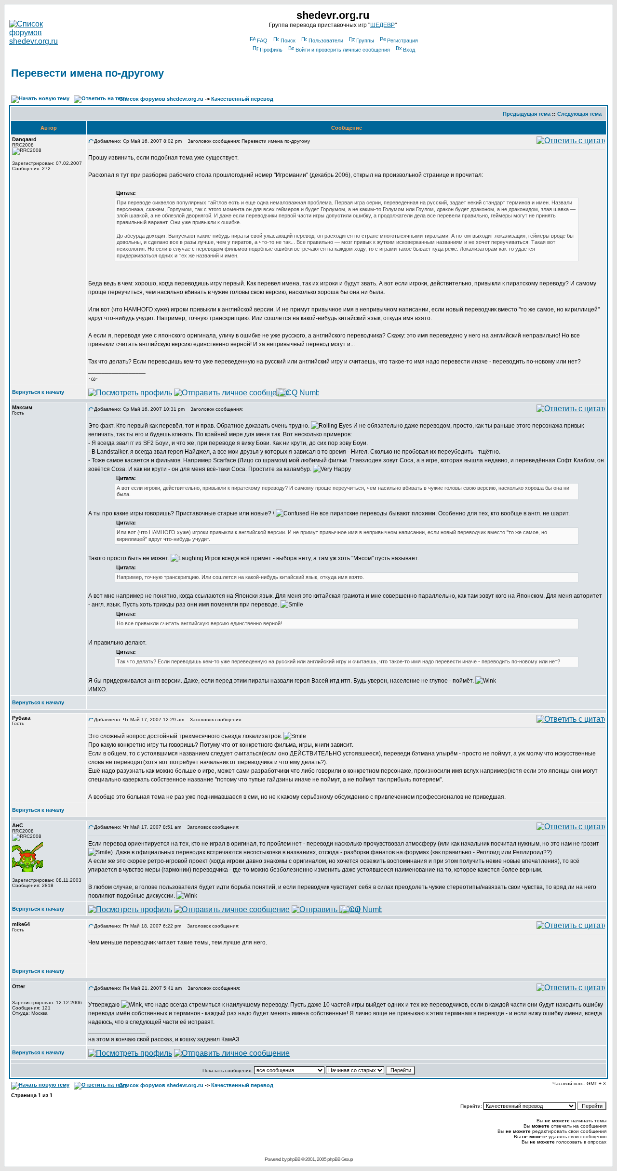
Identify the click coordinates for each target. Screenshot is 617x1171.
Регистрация (402, 40)
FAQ (262, 40)
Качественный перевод (242, 99)
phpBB (293, 1159)
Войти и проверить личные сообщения (342, 50)
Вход (409, 50)
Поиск (288, 40)
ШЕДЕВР (382, 25)
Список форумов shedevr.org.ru (161, 99)
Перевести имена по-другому (87, 73)
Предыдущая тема (526, 114)
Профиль (271, 50)
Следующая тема (579, 114)
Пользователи (325, 40)
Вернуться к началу (38, 392)
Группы (365, 40)
